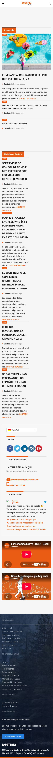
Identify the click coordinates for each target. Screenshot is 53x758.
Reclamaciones (9, 645)
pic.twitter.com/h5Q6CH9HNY (32, 529)
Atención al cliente (10, 642)
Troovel (5, 662)
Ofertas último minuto (12, 682)
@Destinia (15, 503)
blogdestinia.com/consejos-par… (22, 519)
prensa (4, 34)
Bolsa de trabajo (9, 706)
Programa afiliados (10, 675)
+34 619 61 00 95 (17, 485)
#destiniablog (13, 526)
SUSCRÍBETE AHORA (13, 736)
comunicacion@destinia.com (24, 480)
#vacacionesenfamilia (32, 523)
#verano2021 (13, 529)
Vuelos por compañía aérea (14, 686)
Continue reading (27, 99)
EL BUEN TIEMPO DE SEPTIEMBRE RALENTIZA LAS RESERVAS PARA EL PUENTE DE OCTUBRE (14, 280)
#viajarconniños (14, 523)
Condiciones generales (12, 631)
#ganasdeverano (28, 526)
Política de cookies (10, 635)
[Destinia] (9, 502)
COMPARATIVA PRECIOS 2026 (14, 124)
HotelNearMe (8, 669)
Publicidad (6, 648)
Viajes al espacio (9, 665)
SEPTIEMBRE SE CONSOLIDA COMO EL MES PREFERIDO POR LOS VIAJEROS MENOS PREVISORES (15, 171)
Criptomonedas (9, 672)
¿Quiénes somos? (10, 703)
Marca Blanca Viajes (11, 679)
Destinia (15, 501)
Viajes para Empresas (12, 689)
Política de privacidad (11, 638)
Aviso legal (7, 628)
